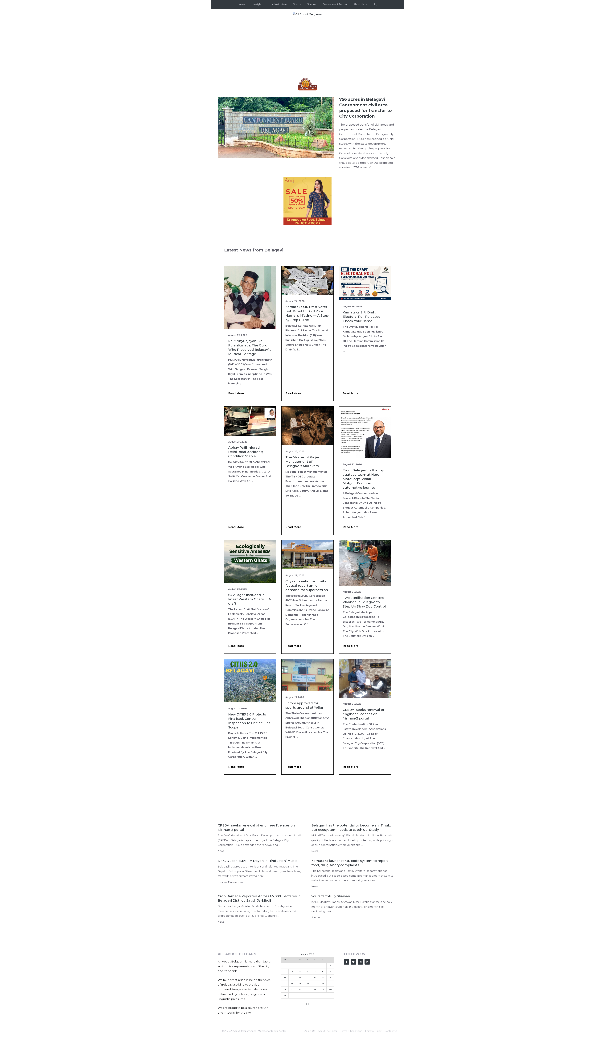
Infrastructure (279, 4)
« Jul (306, 1004)
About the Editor (327, 1031)
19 (300, 983)
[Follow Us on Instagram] (360, 962)
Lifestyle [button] (256, 4)
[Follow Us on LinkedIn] (367, 962)
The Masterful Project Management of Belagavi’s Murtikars (303, 461)
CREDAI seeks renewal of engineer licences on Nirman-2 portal (363, 714)
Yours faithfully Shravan (330, 896)
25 (292, 989)
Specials (311, 4)
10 (285, 977)
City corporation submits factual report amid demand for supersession (306, 585)
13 (307, 977)
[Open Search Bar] (375, 4)
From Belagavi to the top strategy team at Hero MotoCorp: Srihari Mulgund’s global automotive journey (363, 478)
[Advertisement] (307, 43)
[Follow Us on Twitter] (353, 962)
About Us (309, 1031)
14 (315, 977)
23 (330, 983)
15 (323, 977)
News (241, 4)
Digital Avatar (278, 1031)
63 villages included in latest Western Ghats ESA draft (249, 599)
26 (300, 989)
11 (292, 977)
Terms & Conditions (351, 1031)
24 (284, 989)
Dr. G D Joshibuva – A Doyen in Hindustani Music (257, 861)
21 (315, 983)
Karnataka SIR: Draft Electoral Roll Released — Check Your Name (364, 316)
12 (300, 977)
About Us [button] (358, 4)
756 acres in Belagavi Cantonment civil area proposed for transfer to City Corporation (365, 108)
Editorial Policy (373, 1031)
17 (285, 983)
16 (330, 977)
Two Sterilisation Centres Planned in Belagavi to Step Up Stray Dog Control (364, 602)
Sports (297, 4)
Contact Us (391, 1031)
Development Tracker (335, 4)
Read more (236, 393)
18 (292, 983)
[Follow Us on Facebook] (346, 962)
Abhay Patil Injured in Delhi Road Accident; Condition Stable (246, 452)
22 (323, 983)
